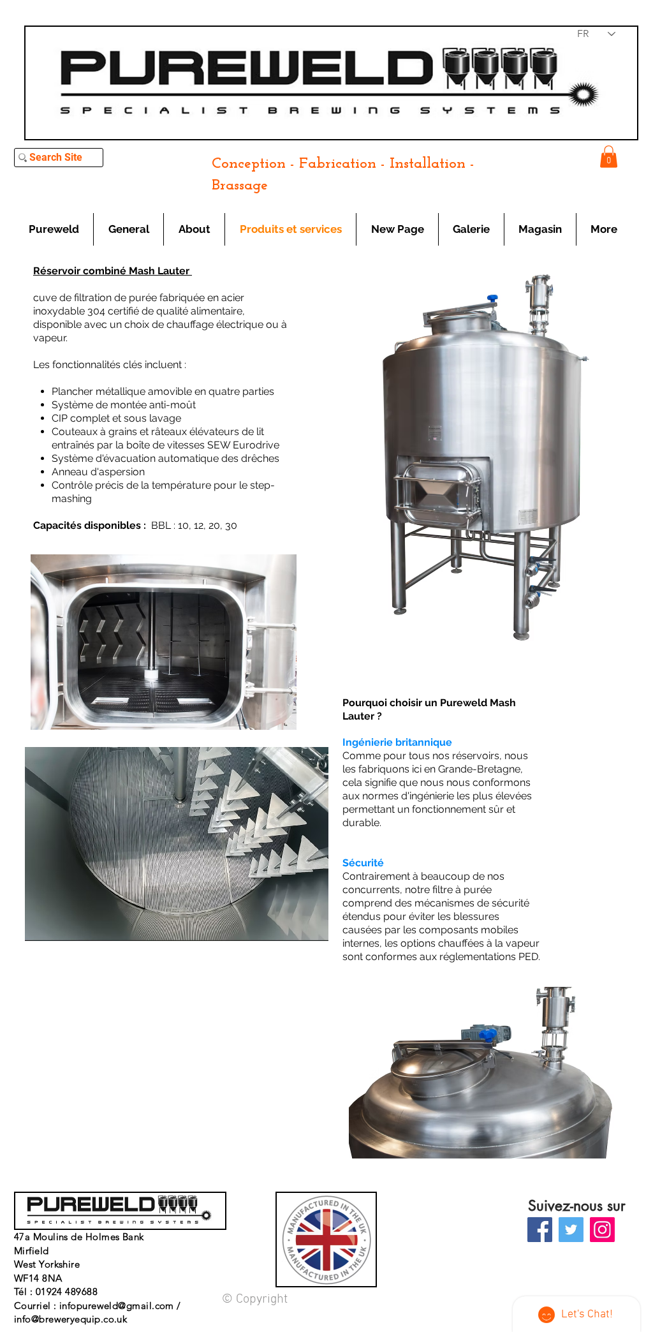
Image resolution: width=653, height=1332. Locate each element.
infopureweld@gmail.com (116, 1305)
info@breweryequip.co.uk (70, 1319)
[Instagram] (602, 1229)
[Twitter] (571, 1229)
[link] (608, 156)
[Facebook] (539, 1229)
